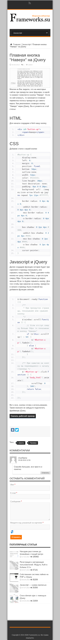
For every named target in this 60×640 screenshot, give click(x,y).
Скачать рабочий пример (23, 416)
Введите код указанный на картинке (26, 523)
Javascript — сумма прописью (33, 585)
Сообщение (15, 501)
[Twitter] (17, 430)
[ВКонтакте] (12, 430)
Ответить (45, 473)
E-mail (13, 493)
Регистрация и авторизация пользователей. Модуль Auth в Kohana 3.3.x (33, 564)
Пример (33, 443)
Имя (12, 485)
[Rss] (29, 3)
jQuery (21, 443)
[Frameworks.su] (30, 20)
